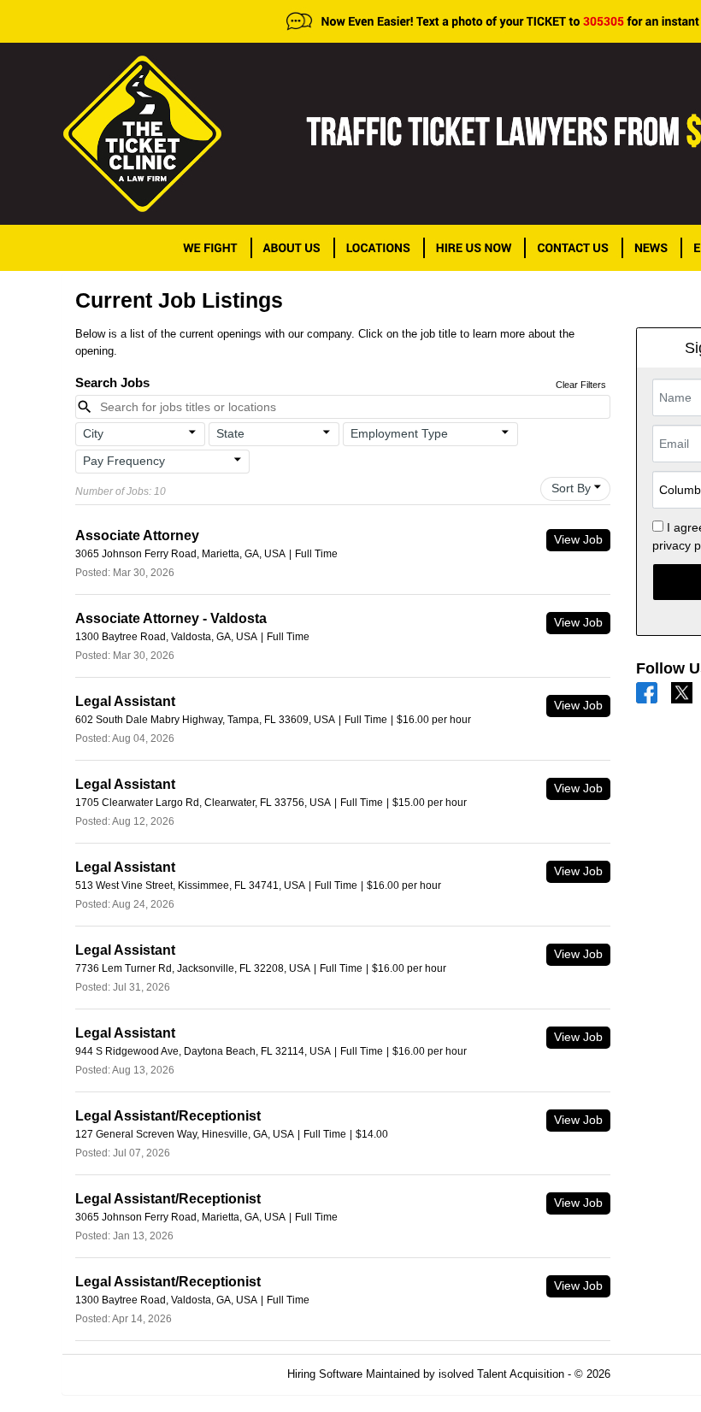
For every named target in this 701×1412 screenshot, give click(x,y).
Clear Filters (581, 384)
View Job (578, 539)
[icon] (193, 432)
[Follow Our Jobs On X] (681, 691)
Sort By (571, 488)
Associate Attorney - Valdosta (171, 618)
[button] (140, 434)
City (93, 433)
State (230, 433)
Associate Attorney (137, 535)
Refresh (660, 1374)
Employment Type (399, 433)
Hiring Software (324, 1374)
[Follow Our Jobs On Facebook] (646, 691)
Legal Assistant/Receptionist (168, 1116)
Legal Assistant (125, 701)
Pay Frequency (124, 461)
